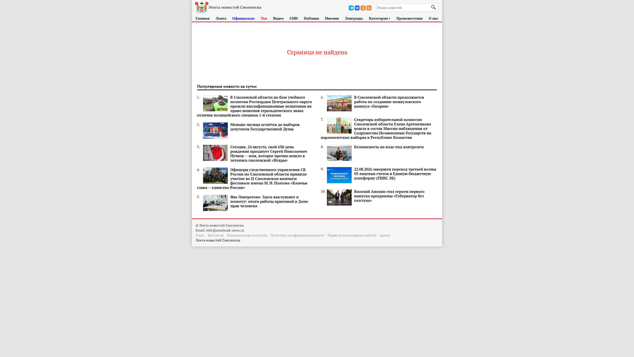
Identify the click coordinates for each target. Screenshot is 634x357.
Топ (264, 18)
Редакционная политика (247, 235)
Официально (243, 18)
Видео (278, 18)
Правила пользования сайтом (352, 235)
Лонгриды (354, 18)
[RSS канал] (369, 7)
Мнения (332, 18)
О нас (433, 18)
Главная (203, 18)
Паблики (311, 18)
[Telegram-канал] (351, 7)
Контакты (216, 235)
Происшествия (409, 18)
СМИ (294, 18)
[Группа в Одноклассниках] (363, 7)
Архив (384, 235)
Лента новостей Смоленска (218, 240)
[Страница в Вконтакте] (357, 7)
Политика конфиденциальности (297, 235)
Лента (221, 18)
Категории (380, 18)
